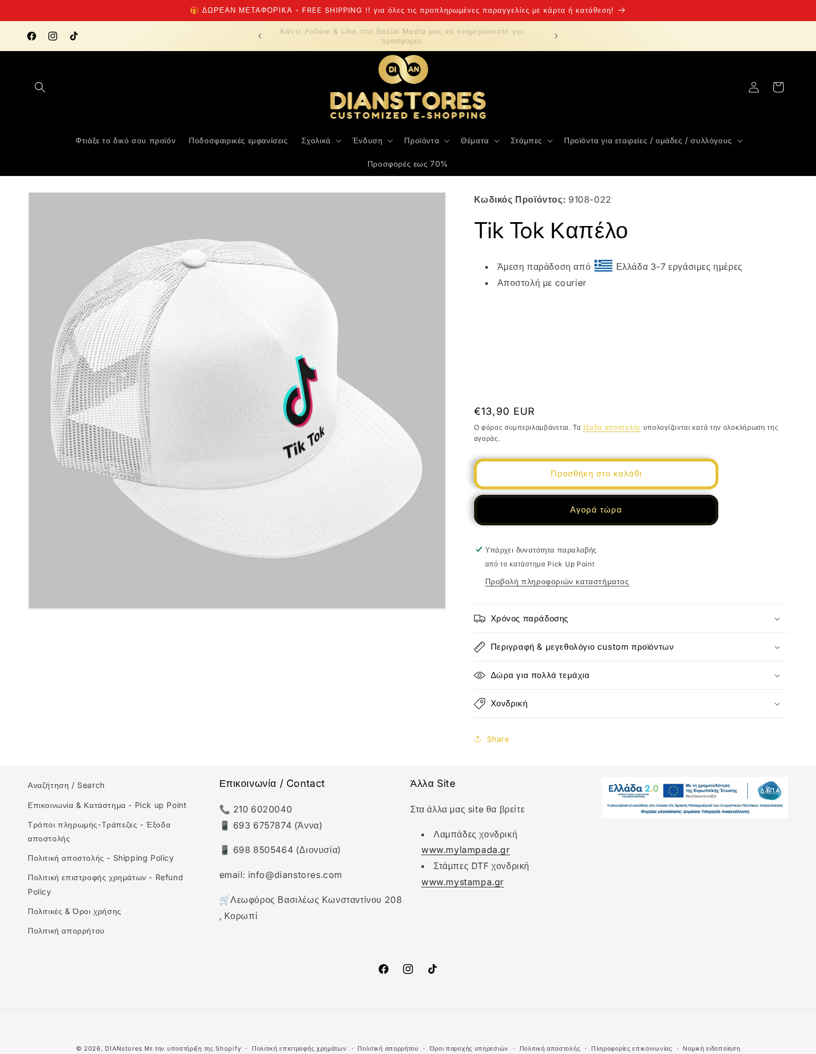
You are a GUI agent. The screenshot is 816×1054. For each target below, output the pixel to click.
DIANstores (123, 1048)
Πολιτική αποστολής (550, 1048)
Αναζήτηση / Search (66, 785)
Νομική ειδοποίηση (711, 1048)
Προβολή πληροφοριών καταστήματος (557, 581)
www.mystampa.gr (462, 881)
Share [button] (498, 738)
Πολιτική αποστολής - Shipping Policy (101, 857)
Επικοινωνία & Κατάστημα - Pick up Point (107, 804)
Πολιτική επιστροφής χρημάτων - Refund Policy (105, 884)
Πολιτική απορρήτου (66, 930)
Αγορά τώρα (596, 509)
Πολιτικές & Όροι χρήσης (75, 910)
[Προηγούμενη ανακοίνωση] (260, 36)
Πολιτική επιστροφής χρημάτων (299, 1048)
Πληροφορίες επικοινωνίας (631, 1048)
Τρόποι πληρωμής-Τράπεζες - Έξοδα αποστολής (99, 830)
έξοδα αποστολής (612, 427)
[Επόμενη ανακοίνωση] (556, 36)
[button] (40, 87)
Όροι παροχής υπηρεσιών (469, 1048)
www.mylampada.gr (465, 849)
